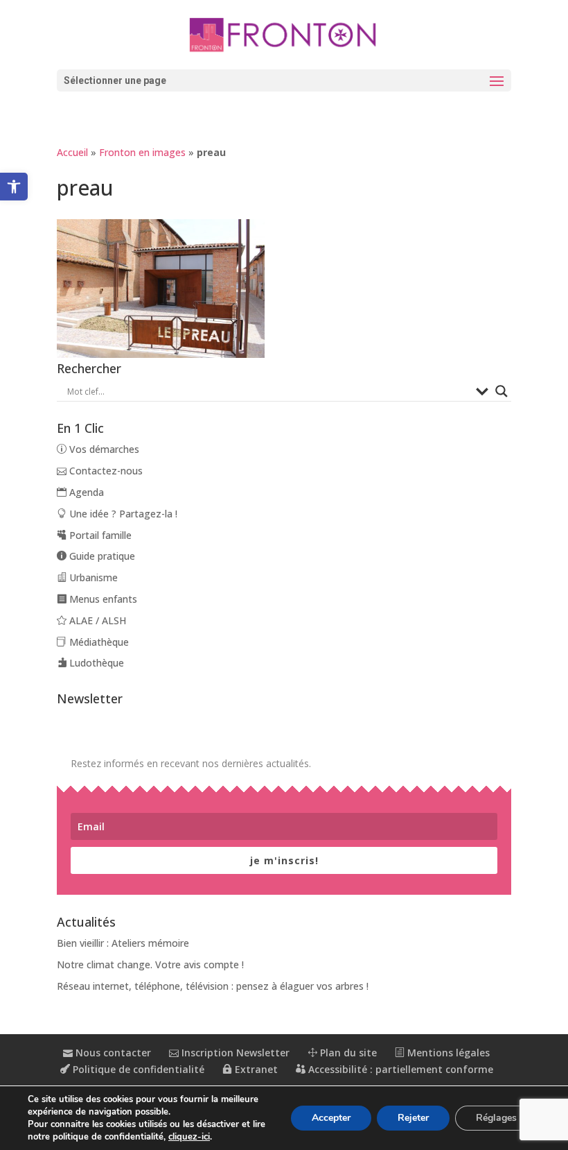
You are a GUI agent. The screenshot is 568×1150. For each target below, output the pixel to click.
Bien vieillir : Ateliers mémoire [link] (123, 943)
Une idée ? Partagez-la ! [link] (121, 513)
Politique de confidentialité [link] (137, 1069)
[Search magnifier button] (501, 391)
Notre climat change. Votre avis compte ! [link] (150, 964)
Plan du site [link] (347, 1052)
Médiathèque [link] (97, 642)
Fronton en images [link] (142, 152)
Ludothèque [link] (95, 662)
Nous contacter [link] (112, 1052)
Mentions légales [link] (447, 1052)
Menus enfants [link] (101, 599)
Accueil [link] (72, 152)
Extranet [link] (255, 1069)
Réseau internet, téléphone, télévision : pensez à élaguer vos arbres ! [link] (213, 986)
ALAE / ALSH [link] (96, 620)
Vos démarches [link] (102, 449)
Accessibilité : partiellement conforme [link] (399, 1069)
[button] (284, 80)
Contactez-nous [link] (104, 470)
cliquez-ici (189, 1137)
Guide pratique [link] (100, 556)
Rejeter (413, 1117)
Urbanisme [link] (92, 577)
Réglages (496, 1117)
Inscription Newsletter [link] (234, 1052)
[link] (14, 186)
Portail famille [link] (99, 535)
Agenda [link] (85, 492)
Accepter (331, 1117)
